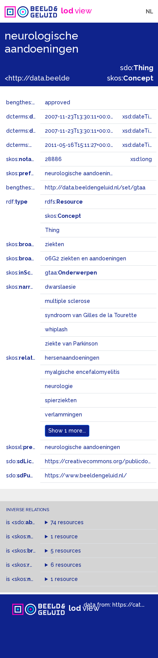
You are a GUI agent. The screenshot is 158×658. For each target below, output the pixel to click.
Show (67, 431)
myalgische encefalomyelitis (82, 372)
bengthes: (27, 102)
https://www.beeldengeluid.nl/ (86, 475)
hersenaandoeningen (72, 358)
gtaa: (71, 273)
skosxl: (28, 447)
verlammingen (63, 414)
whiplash (56, 329)
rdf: (17, 202)
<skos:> (34, 536)
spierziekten (61, 400)
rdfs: (64, 202)
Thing (52, 230)
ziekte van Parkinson (71, 344)
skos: (130, 78)
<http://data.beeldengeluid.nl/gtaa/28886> (77, 78)
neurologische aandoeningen (82, 447)
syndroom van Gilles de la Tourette (91, 315)
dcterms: (37, 117)
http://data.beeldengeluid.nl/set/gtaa (95, 187)
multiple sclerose (67, 301)
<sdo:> (28, 522)
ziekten (54, 244)
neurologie (59, 386)
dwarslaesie (60, 287)
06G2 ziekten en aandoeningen (85, 258)
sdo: (136, 68)
